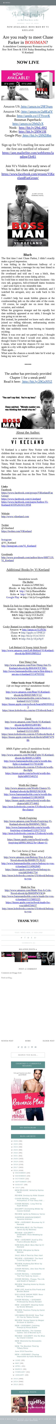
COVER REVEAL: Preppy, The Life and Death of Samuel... (30, 1280)
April (18, 1366)
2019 (16, 1161)
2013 (16, 1384)
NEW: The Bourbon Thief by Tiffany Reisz (27, 1347)
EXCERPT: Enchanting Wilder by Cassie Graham (29, 1210)
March (19, 1369)
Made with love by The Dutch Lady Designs (37, 1419)
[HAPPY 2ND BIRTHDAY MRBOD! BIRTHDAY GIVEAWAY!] (19, 1404)
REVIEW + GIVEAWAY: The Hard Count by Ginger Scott (29, 1259)
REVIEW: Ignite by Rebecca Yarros (30, 1214)
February (20, 1372)
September (21, 1182)
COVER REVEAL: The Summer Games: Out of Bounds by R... (28, 1332)
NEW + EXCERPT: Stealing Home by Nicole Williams (29, 1306)
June (18, 1360)
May (17, 1363)
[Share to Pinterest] (28, 937)
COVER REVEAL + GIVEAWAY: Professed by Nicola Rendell (28, 1301)
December (21, 1173)
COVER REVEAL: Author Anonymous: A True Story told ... (30, 1200)
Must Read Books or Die (19, 1419)
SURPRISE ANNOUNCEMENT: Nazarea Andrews (28, 1218)
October (20, 1179)
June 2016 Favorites (24, 1351)
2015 (16, 1379)
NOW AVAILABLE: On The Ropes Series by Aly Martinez (29, 1228)
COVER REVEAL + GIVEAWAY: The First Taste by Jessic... (28, 1275)
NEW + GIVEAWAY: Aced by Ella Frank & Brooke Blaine (29, 1241)
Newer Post (7, 1041)
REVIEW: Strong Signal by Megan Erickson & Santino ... (29, 1321)
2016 (16, 1170)
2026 (16, 1141)
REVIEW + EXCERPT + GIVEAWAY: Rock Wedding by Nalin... (29, 1235)
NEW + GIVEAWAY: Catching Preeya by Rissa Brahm (27, 1326)
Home (28, 1041)
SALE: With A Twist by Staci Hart (29, 1255)
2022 (16, 1153)
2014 (16, 1381)
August (19, 1184)
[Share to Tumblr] (31, 937)
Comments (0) (28, 943)
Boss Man (25, 932)
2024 (16, 1147)
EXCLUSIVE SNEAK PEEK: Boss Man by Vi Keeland (29, 1295)
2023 (16, 1150)
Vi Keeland (37, 932)
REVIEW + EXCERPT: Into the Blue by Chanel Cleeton (30, 1337)
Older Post (49, 1041)
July (18, 1187)
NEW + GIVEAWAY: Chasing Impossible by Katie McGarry (28, 1355)
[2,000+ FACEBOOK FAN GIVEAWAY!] (36, 1404)
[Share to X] (21, 937)
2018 (16, 1164)
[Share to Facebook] (25, 937)
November (21, 1176)
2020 (16, 1158)
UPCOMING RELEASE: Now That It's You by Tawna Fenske (29, 1316)
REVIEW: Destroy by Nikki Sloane (29, 1195)
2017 (16, 1167)
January (20, 1375)
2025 (16, 1144)
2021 (16, 1156)
